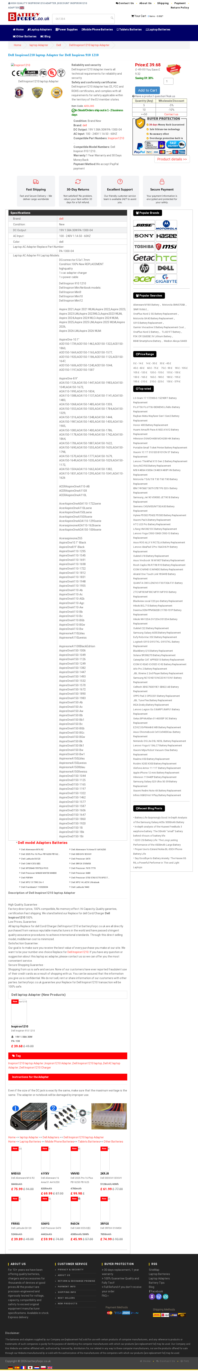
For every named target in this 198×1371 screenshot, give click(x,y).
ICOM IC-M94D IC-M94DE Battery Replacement (158, 569)
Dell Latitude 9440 (80, 887)
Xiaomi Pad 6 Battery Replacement (152, 519)
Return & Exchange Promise (76, 1281)
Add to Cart (147, 90)
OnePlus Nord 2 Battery (146, 331)
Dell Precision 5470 (80, 859)
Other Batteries (26, 36)
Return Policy (180, 7)
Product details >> (172, 159)
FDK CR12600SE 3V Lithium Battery (152, 336)
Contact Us (126, 3)
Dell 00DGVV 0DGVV (81, 854)
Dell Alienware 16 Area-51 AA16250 (88, 849)
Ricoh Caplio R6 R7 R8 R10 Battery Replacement (159, 565)
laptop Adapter (39, 45)
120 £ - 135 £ (157, 372)
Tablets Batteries (130, 29)
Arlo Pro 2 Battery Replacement (150, 668)
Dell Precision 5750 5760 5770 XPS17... (90, 877)
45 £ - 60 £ (139, 368)
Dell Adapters (51, 1137)
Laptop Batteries (159, 29)
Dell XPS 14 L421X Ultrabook (85, 882)
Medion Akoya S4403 (175, 341)
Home (19, 29)
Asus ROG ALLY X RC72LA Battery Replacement (159, 542)
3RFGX (104, 1223)
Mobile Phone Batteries (98, 29)
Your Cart (140, 16)
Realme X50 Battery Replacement (151, 759)
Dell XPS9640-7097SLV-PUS (34, 868)
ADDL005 (89, 105)
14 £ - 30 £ (151, 363)
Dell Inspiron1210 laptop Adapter (89, 45)
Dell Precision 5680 (80, 873)
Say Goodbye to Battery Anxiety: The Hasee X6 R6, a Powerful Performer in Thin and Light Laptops (159, 863)
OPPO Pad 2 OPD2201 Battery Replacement (156, 695)
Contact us (171, 114)
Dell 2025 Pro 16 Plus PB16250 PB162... (40, 854)
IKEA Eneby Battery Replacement (151, 704)
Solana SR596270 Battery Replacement (154, 655)
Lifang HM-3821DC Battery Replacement (155, 529)
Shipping (163, 3)
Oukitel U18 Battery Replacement (151, 555)
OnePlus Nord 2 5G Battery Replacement (155, 313)
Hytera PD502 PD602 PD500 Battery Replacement (159, 515)
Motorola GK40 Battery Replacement (153, 318)
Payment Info (67, 1286)
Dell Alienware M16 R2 (32, 849)
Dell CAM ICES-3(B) (30, 863)
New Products (67, 1303)
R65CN (75, 1223)
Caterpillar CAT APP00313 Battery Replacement (158, 659)
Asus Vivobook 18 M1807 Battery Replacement (159, 560)
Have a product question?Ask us (155, 96)
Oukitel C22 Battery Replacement (151, 628)
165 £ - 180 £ (157, 377)
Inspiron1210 (116, 138)
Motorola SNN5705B (173, 304)
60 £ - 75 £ (153, 368)
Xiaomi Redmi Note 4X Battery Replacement (157, 790)
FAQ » (105, 1295)
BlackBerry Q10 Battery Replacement (153, 650)
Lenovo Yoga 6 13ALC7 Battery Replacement (157, 745)
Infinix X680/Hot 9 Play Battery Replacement (157, 795)
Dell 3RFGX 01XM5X (81, 863)
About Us (145, 3)
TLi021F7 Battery (171, 331)
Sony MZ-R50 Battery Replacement (152, 465)
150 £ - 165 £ (140, 377)
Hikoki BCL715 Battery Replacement (152, 605)
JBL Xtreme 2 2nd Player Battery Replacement (158, 673)
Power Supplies (68, 29)
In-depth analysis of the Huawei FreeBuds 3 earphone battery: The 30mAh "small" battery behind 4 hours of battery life (158, 831)
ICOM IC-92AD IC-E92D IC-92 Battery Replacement (159, 664)
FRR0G (15, 1223)
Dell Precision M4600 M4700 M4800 (38, 873)
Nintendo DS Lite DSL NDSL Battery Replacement (159, 741)
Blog (47, 36)
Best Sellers (66, 1298)
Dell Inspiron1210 (78, 952)
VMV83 (75, 1173)
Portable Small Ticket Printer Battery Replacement (160, 447)
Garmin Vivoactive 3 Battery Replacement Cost (158, 327)
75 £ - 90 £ (166, 368)
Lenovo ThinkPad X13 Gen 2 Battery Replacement (160, 461)
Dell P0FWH (27, 877)
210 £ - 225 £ (157, 381)
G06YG (45, 1223)
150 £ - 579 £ (173, 381)
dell (85, 125)
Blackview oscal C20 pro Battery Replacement (158, 601)
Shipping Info (67, 1292)
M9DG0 (15, 1173)
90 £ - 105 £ (181, 368)
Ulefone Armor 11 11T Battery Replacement (157, 768)
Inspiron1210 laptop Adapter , (26, 1063)
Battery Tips (157, 1282)
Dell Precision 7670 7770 (83, 868)
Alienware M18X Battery (146, 304)
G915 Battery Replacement (147, 322)
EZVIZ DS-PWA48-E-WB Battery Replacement (157, 727)
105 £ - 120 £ (140, 372)
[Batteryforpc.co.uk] (28, 16)
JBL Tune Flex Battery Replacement (152, 700)
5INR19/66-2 (140, 309)
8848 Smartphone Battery (147, 341)
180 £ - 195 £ (173, 377)
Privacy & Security (71, 1269)
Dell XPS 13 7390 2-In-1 (32, 882)
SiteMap (154, 1269)
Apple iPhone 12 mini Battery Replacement (156, 772)
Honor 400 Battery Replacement (150, 425)
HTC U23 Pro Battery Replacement (152, 524)
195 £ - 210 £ (140, 381)
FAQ (186, 1361)
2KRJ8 (104, 1173)
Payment (180, 3)
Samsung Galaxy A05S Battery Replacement (157, 632)
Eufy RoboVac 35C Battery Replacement (155, 637)
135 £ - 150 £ (173, 372)
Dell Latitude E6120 (30, 859)
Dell (58, 45)
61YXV (45, 1173)
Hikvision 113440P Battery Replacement (155, 777)
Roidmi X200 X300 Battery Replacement (155, 763)
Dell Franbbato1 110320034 (34, 887)
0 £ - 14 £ (138, 363)
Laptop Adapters (41, 29)
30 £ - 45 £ (165, 363)
